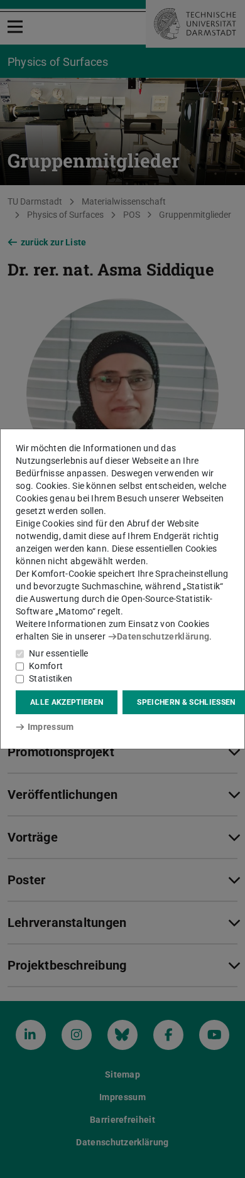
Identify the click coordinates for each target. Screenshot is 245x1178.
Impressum (51, 727)
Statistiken (50, 678)
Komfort (46, 666)
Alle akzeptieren (66, 702)
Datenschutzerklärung (163, 636)
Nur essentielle (59, 653)
